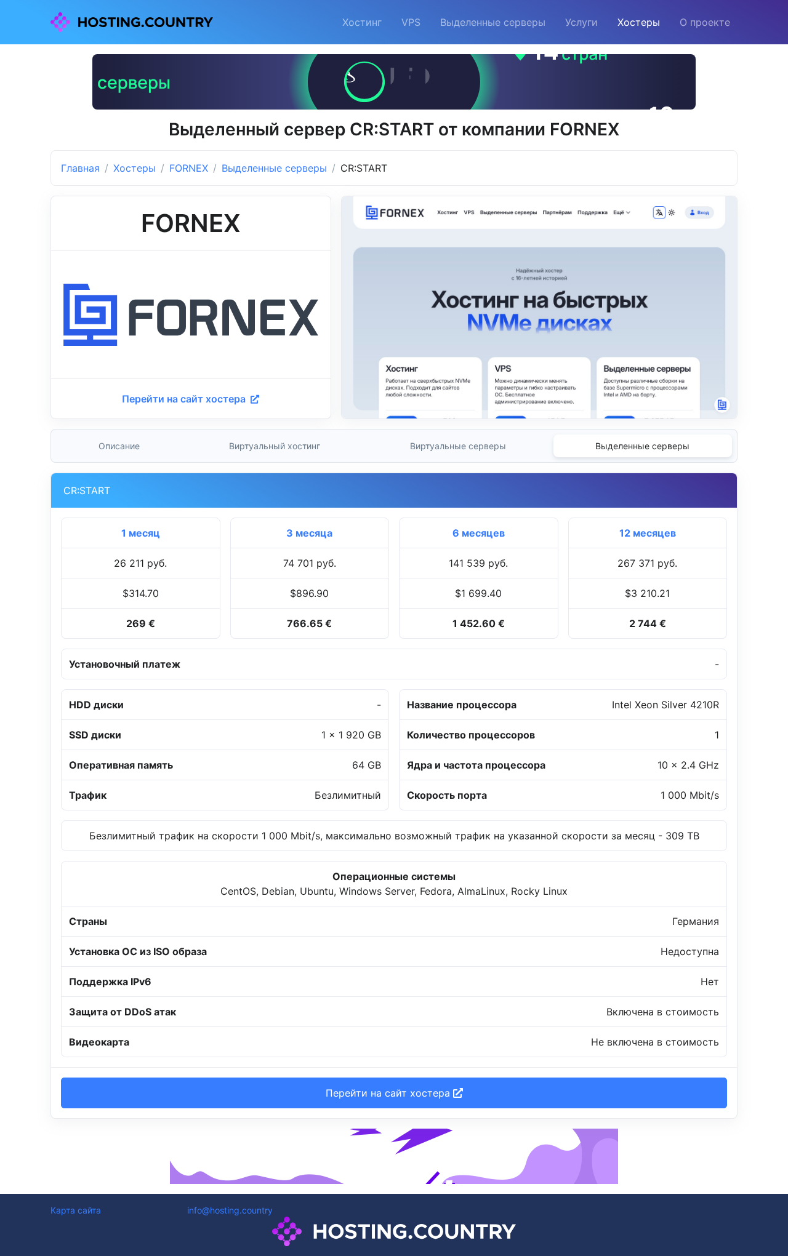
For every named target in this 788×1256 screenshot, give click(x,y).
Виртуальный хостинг (274, 446)
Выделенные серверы (492, 22)
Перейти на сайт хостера (185, 399)
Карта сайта (75, 1210)
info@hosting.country (230, 1210)
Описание (119, 446)
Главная (80, 168)
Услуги (581, 22)
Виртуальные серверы (458, 446)
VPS (410, 22)
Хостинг (362, 22)
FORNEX (188, 168)
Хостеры (638, 22)
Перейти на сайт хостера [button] (389, 1093)
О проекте (705, 22)
